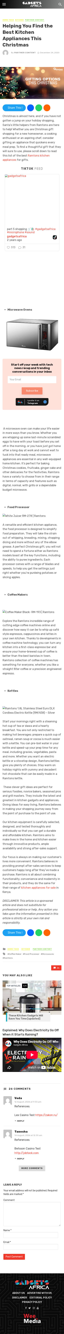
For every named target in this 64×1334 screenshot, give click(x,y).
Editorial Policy (41, 1297)
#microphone (15, 232)
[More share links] (47, 107)
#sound (30, 232)
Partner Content (34, 20)
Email (7, 1242)
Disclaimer (19, 1297)
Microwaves (48, 954)
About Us (18, 1293)
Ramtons (8, 958)
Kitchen (19, 20)
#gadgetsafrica (45, 229)
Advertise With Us (39, 1293)
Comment (9, 1200)
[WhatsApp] (38, 107)
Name (7, 1230)
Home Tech (8, 20)
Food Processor (31, 954)
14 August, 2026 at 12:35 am (28, 1135)
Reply (20, 1121)
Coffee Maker (15, 954)
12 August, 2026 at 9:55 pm (28, 1102)
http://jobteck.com (27, 1153)
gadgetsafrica (17, 236)
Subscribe (32, 390)
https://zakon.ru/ (46, 1115)
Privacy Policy (32, 1302)
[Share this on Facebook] (30, 107)
